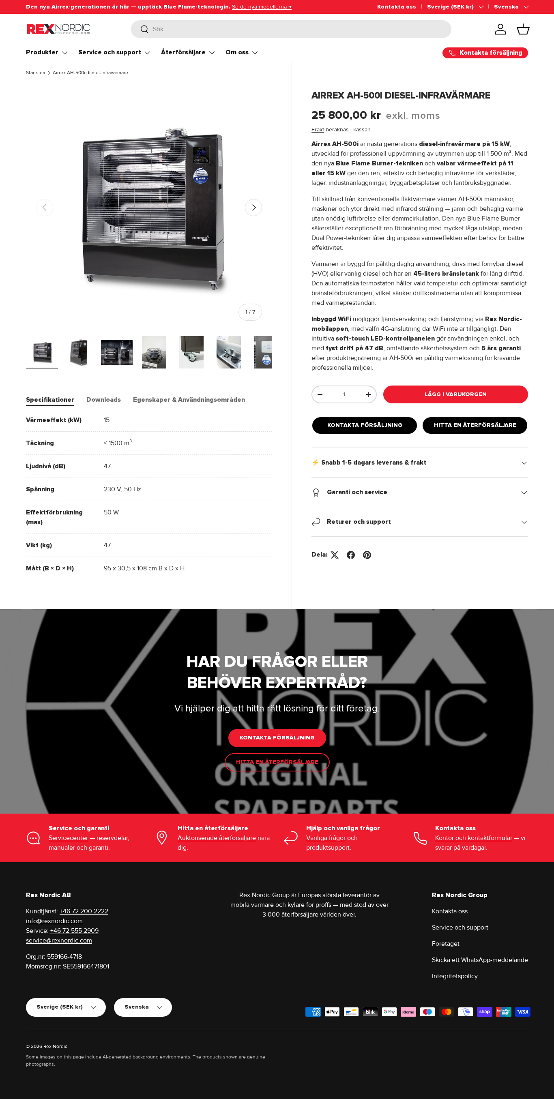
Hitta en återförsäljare (475, 425)
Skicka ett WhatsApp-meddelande (480, 960)
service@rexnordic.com (59, 940)
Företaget (446, 944)
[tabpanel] (149, 494)
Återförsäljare (183, 52)
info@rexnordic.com (54, 921)
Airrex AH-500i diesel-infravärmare (90, 73)
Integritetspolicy (455, 976)
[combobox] (291, 29)
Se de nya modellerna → (262, 6)
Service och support (109, 52)
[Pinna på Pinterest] (367, 555)
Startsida (35, 73)
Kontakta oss (396, 6)
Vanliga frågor (326, 838)
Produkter (42, 52)
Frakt (317, 129)
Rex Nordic (55, 1046)
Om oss (237, 52)
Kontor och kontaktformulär (473, 838)
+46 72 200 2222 (84, 911)
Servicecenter (68, 838)
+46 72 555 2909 (74, 931)
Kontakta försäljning (364, 425)
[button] (523, 29)
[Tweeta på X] (334, 555)
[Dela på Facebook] (351, 555)
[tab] (50, 400)
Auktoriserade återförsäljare (217, 838)
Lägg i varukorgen (456, 394)
